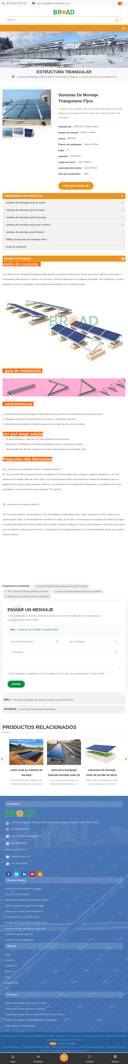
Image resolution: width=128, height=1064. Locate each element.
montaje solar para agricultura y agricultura (25, 928)
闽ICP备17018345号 (116, 1036)
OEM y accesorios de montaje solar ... (27, 239)
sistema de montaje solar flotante (25, 232)
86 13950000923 (19, 843)
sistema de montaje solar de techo (25, 202)
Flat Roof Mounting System (90, 1047)
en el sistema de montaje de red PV (22, 917)
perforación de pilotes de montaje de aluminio (27, 900)
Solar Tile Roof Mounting (63, 1047)
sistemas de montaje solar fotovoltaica (23, 911)
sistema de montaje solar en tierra (25, 210)
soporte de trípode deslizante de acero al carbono (79, 591)
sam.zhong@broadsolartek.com (53, 3)
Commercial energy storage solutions (69, 1050)
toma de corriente (16, 246)
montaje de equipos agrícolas (19, 934)
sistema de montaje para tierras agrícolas (25, 1008)
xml (6, 988)
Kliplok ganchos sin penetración (20, 1026)
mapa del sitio (11, 983)
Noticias (9, 971)
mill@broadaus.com (20, 856)
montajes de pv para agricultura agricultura (25, 922)
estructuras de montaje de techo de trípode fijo (28, 596)
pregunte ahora (74, 185)
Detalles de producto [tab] (17, 258)
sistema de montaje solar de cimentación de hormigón (31, 1020)
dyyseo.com (68, 1039)
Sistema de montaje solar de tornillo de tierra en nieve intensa (35, 1014)
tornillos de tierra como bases (19, 940)
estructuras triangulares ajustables (37, 709)
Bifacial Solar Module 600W (36, 1047)
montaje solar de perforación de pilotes (23, 888)
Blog (7, 977)
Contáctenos (11, 965)
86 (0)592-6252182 (16, 3)
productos (9, 960)
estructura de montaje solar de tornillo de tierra (101, 772)
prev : (8, 699)
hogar (7, 954)
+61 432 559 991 (19, 863)
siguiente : (11, 709)
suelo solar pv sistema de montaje (26, 772)
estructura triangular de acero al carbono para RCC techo (43, 699)
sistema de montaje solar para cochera (28, 224)
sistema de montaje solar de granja (26, 217)
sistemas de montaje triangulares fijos (39, 629)
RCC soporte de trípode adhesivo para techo (28, 591)
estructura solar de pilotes (17, 894)
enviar (16, 684)
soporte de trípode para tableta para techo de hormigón (63, 586)
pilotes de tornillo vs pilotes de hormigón (24, 905)
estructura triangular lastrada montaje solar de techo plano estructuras (64, 773)
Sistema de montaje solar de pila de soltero (26, 1003)
